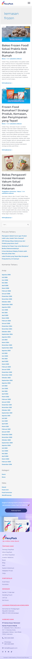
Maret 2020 (5, 459)
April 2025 (5, 315)
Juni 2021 (5, 421)
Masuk (4, 487)
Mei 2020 (5, 453)
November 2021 (7, 407)
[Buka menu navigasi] (29, 3)
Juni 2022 (5, 388)
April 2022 (5, 394)
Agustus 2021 (6, 415)
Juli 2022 (4, 385)
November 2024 (7, 329)
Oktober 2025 (6, 301)
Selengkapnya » (7, 83)
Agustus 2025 (6, 307)
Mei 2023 (4, 358)
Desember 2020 (7, 434)
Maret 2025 (5, 318)
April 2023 (5, 361)
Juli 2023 (4, 353)
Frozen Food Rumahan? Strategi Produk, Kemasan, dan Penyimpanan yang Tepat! (15, 113)
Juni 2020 (5, 451)
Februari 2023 (6, 367)
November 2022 (7, 375)
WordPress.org (6, 495)
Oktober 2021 (6, 410)
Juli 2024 (5, 339)
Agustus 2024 (6, 337)
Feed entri (5, 489)
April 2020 (5, 456)
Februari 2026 (6, 291)
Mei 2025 (4, 312)
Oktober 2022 (6, 377)
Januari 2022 (6, 402)
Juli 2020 (4, 448)
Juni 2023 (5, 356)
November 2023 (7, 345)
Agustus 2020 (6, 445)
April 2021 (5, 423)
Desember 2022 (7, 372)
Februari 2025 (6, 320)
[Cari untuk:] (16, 224)
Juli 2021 (4, 418)
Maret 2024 (5, 342)
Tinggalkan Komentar (9, 191)
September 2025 (7, 304)
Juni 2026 (5, 280)
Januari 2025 (6, 323)
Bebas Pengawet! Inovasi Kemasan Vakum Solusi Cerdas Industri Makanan (14, 181)
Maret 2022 (5, 396)
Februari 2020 (6, 461)
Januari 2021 (6, 432)
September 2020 (7, 442)
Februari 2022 (6, 399)
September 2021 (7, 413)
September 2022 (7, 380)
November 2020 (7, 437)
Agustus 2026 (6, 274)
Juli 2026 (4, 277)
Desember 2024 (7, 326)
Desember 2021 (7, 404)
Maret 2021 (5, 426)
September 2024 (7, 334)
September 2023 (7, 348)
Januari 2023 (6, 369)
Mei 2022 (4, 391)
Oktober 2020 (6, 440)
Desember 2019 (7, 464)
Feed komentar (7, 492)
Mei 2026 (5, 282)
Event (4, 474)
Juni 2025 (5, 310)
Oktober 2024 (6, 331)
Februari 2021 (6, 429)
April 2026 (5, 285)
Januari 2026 (6, 293)
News (3, 58)
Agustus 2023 (6, 350)
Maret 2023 (5, 364)
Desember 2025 (7, 296)
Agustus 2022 (6, 383)
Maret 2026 (5, 288)
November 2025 (7, 299)
